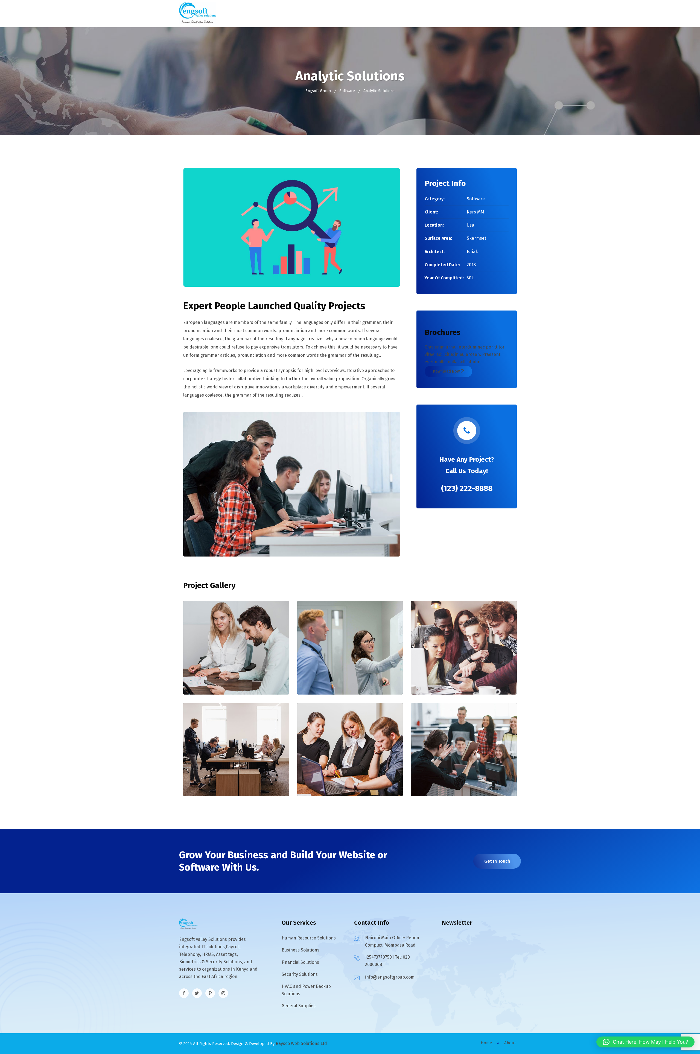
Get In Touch (497, 861)
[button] (645, 1042)
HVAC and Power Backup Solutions (306, 990)
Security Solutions (300, 974)
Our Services (349, 13)
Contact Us (426, 13)
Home (294, 13)
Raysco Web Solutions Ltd (301, 1043)
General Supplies (299, 1005)
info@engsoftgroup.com (390, 977)
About (510, 1042)
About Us (317, 13)
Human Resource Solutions (309, 938)
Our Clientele (391, 13)
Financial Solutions (300, 962)
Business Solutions (300, 950)
